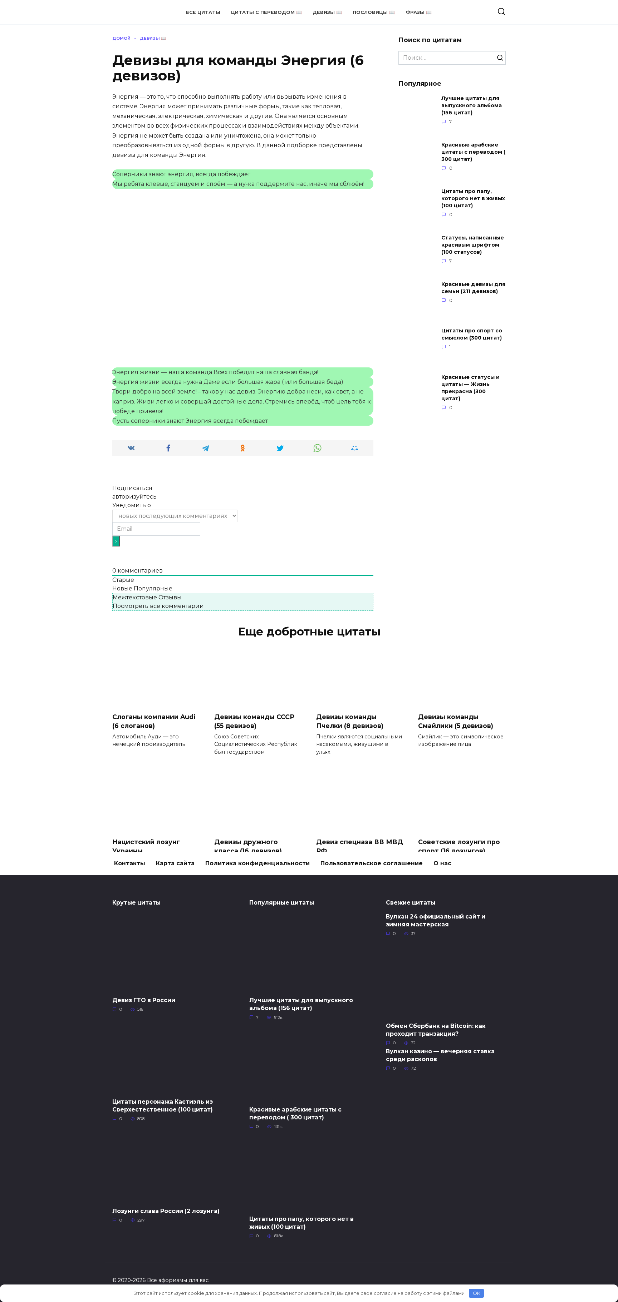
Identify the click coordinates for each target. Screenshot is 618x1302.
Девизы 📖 (327, 12)
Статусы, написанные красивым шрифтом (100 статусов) (472, 244)
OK (476, 1293)
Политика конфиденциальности (257, 863)
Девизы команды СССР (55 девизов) (254, 721)
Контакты (129, 863)
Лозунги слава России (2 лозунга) (166, 1210)
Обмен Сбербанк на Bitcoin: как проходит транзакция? (436, 1029)
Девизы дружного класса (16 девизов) (248, 846)
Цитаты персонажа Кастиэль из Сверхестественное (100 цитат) (162, 1105)
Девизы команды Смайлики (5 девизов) (455, 721)
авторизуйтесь (134, 496)
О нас (442, 863)
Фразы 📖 (419, 12)
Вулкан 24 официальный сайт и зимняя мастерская (435, 920)
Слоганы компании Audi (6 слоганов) (153, 721)
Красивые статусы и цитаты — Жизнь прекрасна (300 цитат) (470, 388)
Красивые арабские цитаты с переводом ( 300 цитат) (473, 152)
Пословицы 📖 (374, 12)
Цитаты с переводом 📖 (266, 12)
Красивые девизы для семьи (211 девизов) (473, 287)
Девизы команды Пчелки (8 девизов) (349, 721)
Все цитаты (203, 12)
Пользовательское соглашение (371, 863)
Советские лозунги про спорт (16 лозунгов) (459, 846)
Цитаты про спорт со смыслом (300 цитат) (471, 334)
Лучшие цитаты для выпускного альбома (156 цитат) (471, 105)
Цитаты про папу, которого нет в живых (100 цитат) (473, 198)
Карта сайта (175, 863)
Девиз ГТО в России (143, 1000)
